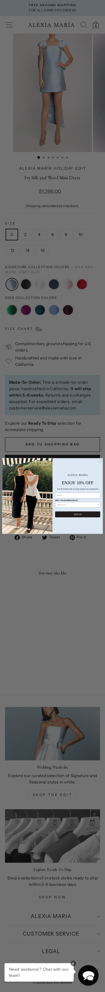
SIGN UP (77, 514)
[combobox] (77, 504)
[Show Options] (98, 504)
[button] (88, 975)
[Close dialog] (100, 461)
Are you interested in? (66, 500)
